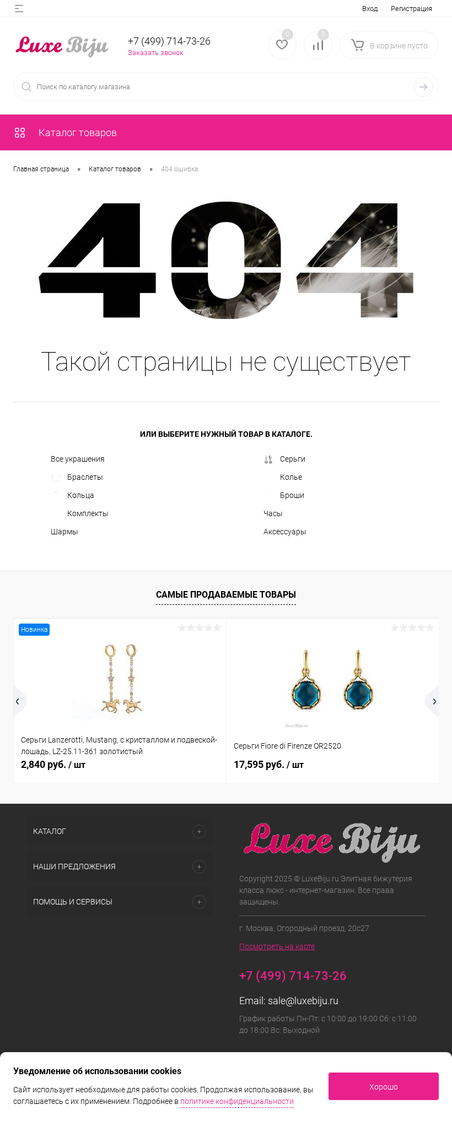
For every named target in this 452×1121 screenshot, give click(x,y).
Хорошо (383, 1086)
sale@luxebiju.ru (303, 1000)
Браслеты (85, 477)
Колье (291, 477)
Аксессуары (284, 531)
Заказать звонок (156, 52)
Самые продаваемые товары (226, 594)
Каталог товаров (76, 132)
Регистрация (411, 8)
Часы (273, 513)
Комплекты (88, 513)
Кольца (80, 495)
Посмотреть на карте (277, 946)
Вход (370, 8)
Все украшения (78, 458)
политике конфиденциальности (237, 1101)
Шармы (64, 531)
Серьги (292, 458)
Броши (292, 495)
